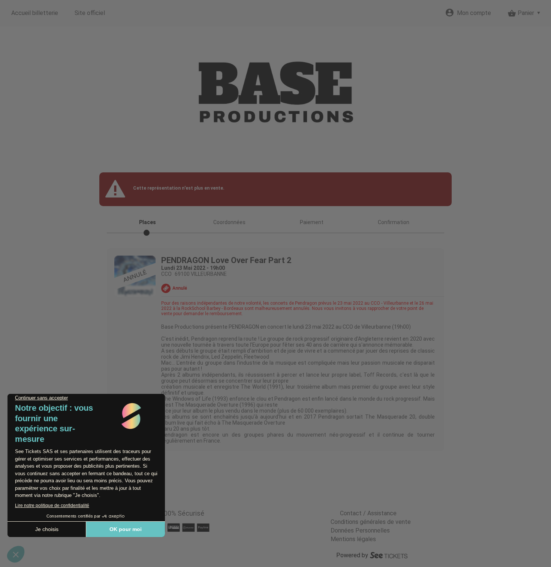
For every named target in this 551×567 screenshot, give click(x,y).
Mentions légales (353, 539)
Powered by (352, 555)
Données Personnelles (360, 530)
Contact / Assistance (368, 513)
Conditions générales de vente (371, 521)
